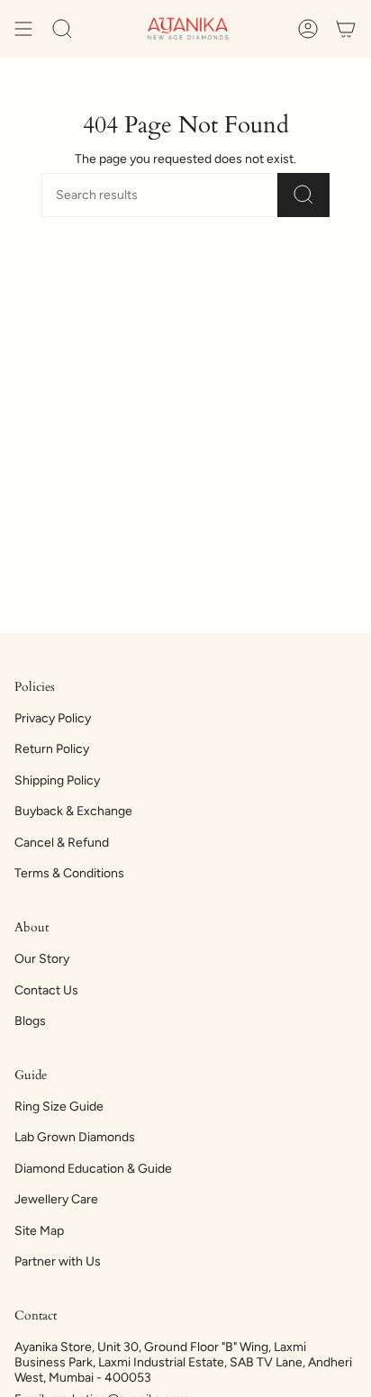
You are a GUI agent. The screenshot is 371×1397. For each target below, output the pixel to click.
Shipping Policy (57, 780)
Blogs (30, 1021)
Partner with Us (57, 1261)
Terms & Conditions (69, 873)
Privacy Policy (52, 718)
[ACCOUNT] (308, 29)
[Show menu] (23, 29)
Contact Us (46, 990)
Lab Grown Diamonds (74, 1137)
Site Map (39, 1230)
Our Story (41, 958)
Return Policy (51, 749)
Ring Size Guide (59, 1106)
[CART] (346, 29)
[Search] (303, 195)
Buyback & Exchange (73, 811)
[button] (62, 29)
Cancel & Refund (61, 842)
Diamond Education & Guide (93, 1168)
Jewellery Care (56, 1199)
